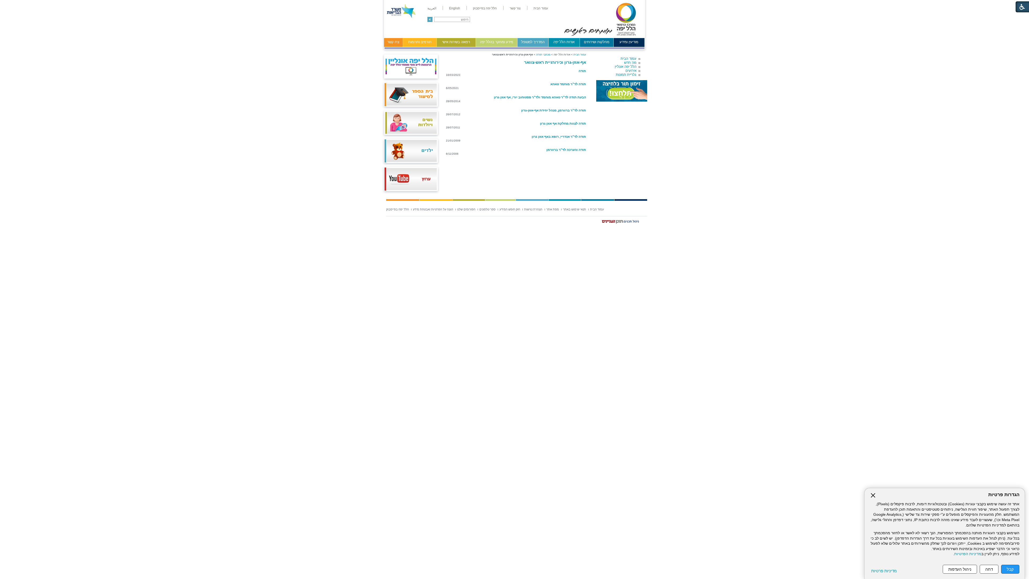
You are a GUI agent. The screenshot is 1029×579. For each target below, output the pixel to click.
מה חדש (630, 63)
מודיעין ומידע (629, 42)
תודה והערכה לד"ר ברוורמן (566, 150)
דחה (989, 569)
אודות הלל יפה (564, 42)
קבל (1010, 569)
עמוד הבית (628, 59)
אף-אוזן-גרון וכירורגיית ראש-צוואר (555, 62)
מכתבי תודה (543, 54)
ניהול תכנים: (631, 221)
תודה (582, 71)
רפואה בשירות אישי (456, 42)
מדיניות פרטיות (884, 571)
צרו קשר (393, 42)
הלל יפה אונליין (625, 67)
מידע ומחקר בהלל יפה (496, 42)
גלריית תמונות (626, 75)
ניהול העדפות (959, 569)
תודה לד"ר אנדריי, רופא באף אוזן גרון (559, 137)
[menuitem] (541, 8)
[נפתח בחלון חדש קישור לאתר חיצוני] (621, 91)
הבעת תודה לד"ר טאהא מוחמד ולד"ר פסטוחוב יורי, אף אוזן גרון (540, 97)
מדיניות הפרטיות (967, 554)
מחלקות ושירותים (596, 42)
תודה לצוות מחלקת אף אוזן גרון (563, 123)
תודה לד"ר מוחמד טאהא (568, 84)
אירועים (630, 71)
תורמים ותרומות (419, 42)
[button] (430, 19)
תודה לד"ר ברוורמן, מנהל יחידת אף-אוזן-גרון (553, 110)
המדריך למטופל (533, 42)
